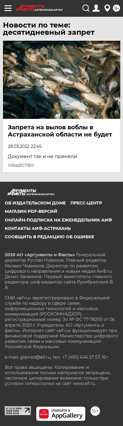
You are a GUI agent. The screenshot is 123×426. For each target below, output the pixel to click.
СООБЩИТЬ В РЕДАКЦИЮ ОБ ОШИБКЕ (49, 236)
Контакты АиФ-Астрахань (38, 228)
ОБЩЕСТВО (21, 165)
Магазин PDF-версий (31, 211)
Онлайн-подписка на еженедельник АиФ (58, 220)
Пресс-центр (86, 203)
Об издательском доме (35, 203)
